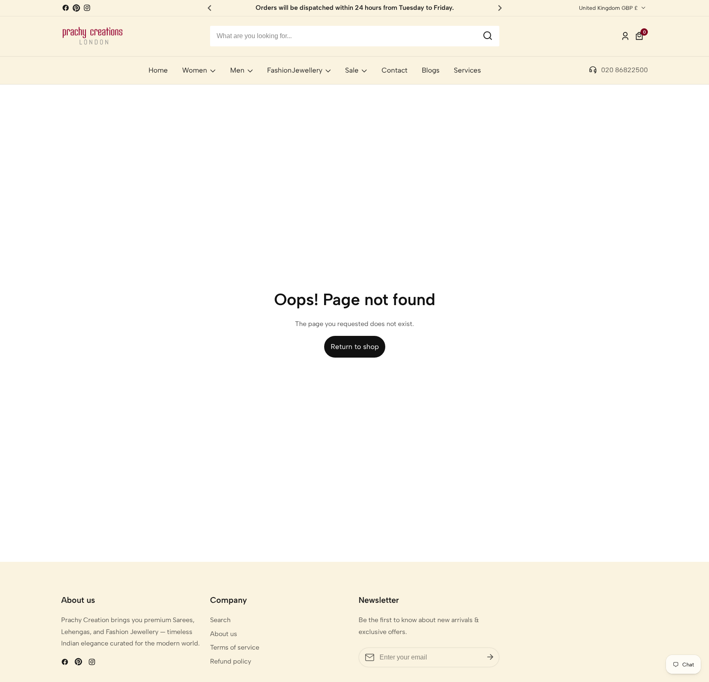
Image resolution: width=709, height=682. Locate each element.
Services (467, 70)
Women (194, 70)
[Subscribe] (490, 657)
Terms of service (234, 647)
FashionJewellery (294, 70)
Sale (352, 70)
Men (237, 70)
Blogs (430, 70)
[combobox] (354, 36)
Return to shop (355, 346)
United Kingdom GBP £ (609, 8)
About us (223, 634)
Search (220, 620)
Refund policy (230, 661)
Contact (394, 70)
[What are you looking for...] (487, 36)
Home (158, 70)
